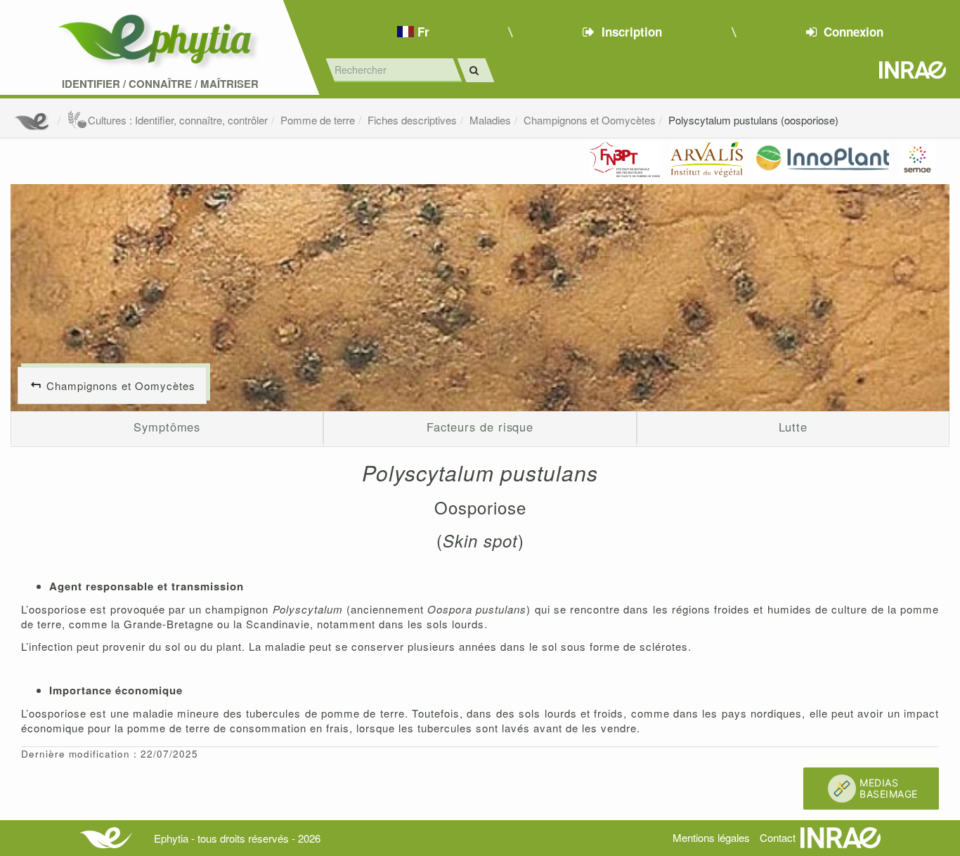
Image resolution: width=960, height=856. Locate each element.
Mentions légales (711, 837)
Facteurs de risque (480, 426)
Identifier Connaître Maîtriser (160, 84)
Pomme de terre (317, 119)
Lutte (793, 426)
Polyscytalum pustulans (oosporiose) (753, 119)
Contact (778, 837)
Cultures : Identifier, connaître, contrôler (178, 119)
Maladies (490, 119)
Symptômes (167, 426)
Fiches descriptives (412, 119)
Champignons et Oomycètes (590, 119)
